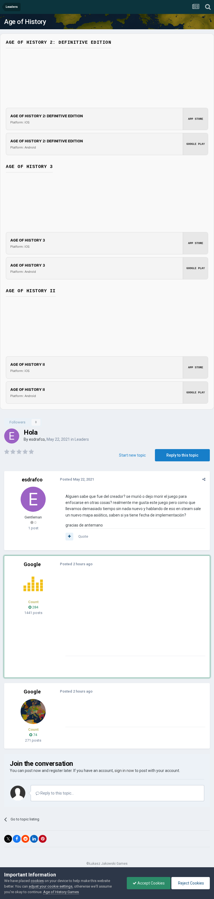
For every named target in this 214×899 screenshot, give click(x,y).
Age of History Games (61, 892)
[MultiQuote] (69, 536)
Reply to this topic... (57, 793)
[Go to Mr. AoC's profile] (33, 583)
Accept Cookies (151, 883)
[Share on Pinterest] (43, 839)
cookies (37, 881)
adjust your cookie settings (50, 886)
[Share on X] (8, 839)
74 (34, 735)
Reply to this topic (182, 455)
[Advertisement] (130, 617)
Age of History (25, 22)
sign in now (124, 770)
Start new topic (132, 455)
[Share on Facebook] (17, 839)
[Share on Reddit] (25, 839)
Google (32, 564)
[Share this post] (203, 479)
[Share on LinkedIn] (34, 839)
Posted (77, 479)
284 (34, 607)
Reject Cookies (190, 883)
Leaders (82, 439)
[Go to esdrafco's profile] (11, 436)
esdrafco (37, 439)
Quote (83, 536)
